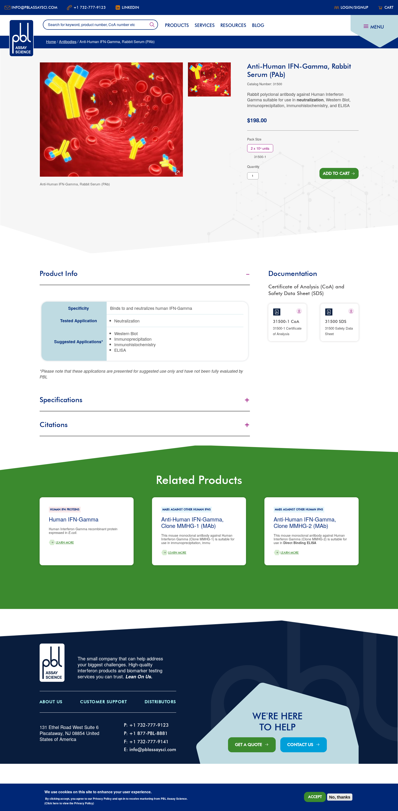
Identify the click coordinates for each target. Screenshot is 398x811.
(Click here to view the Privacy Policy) (69, 803)
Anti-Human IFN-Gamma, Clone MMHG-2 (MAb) (305, 522)
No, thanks (339, 797)
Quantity (253, 166)
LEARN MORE (65, 542)
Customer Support (103, 701)
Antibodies (67, 41)
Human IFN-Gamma (73, 519)
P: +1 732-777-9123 (146, 725)
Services (205, 25)
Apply (152, 25)
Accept (315, 797)
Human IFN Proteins (64, 509)
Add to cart (336, 173)
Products (177, 25)
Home (51, 41)
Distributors (160, 701)
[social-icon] (299, 311)
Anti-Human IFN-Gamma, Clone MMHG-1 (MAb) (192, 522)
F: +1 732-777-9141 (146, 741)
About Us (51, 701)
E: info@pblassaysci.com (150, 749)
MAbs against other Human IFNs (186, 509)
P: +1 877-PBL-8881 (146, 733)
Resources (233, 25)
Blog (258, 25)
